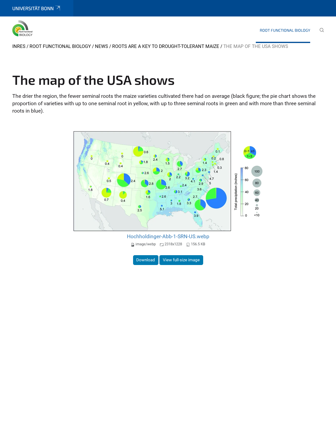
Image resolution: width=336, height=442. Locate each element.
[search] (320, 33)
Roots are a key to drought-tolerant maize (165, 46)
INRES (18, 46)
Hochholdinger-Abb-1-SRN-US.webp (168, 236)
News (101, 46)
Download (145, 259)
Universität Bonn (33, 8)
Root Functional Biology (285, 30)
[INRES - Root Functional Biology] (23, 29)
